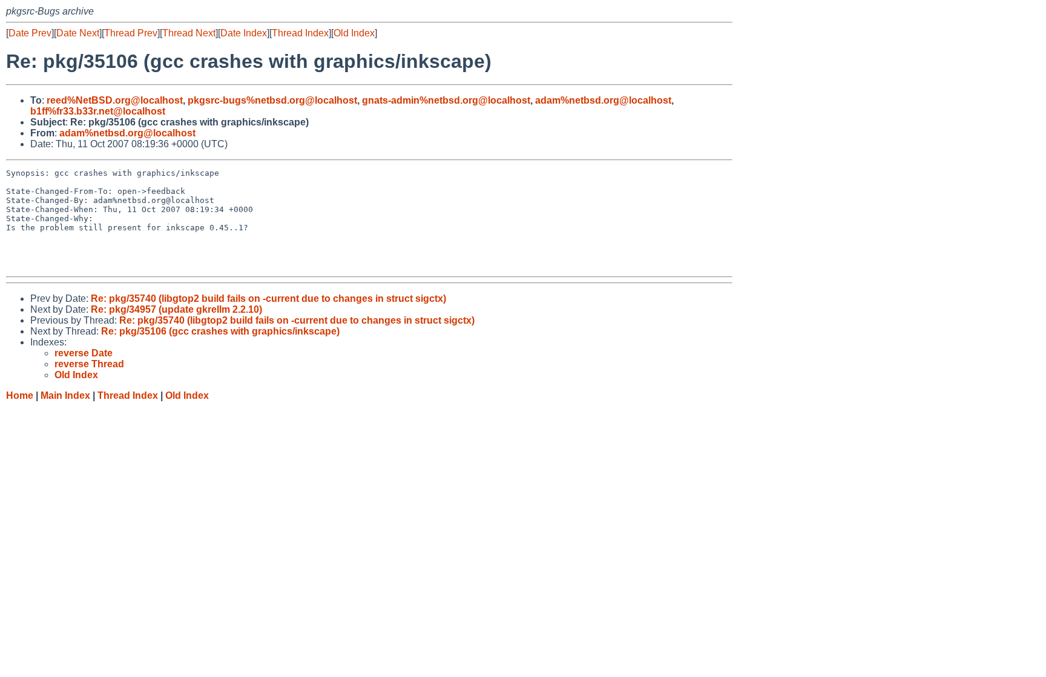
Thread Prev (130, 33)
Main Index (65, 395)
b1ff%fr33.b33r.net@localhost (97, 111)
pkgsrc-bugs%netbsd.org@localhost (272, 100)
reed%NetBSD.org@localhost (115, 100)
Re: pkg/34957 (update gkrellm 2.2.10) (176, 309)
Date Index (243, 33)
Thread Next (188, 33)
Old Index (354, 33)
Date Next (77, 33)
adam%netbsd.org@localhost (603, 100)
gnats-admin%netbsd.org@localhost (446, 100)
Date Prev (29, 33)
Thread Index (300, 33)
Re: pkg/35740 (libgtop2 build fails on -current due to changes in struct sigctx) (268, 298)
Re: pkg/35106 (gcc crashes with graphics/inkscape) (220, 331)
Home (19, 395)
